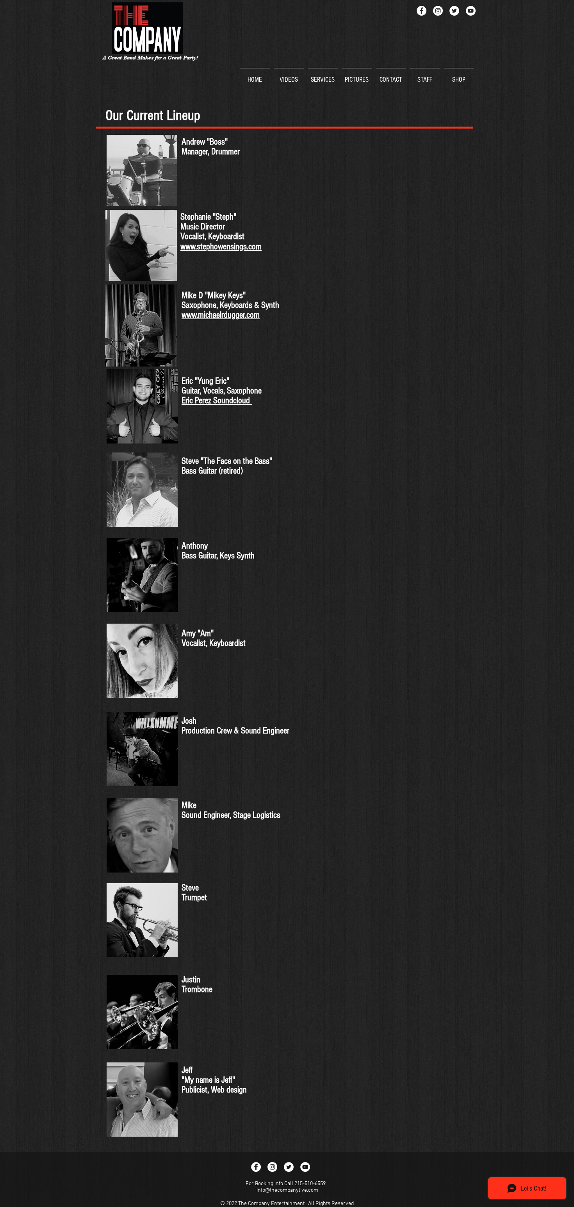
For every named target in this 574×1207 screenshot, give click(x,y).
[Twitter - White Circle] (454, 11)
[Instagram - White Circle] (438, 11)
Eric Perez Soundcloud (217, 400)
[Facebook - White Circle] (421, 11)
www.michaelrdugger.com (221, 315)
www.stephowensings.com (221, 246)
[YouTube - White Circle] (471, 11)
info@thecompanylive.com (287, 1190)
